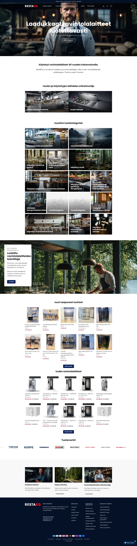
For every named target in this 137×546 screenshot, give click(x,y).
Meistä (83, 6)
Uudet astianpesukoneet (106, 522)
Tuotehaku (73, 518)
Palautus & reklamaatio (68, 539)
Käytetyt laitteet (47, 6)
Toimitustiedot (60, 493)
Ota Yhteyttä (90, 6)
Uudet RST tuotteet (104, 512)
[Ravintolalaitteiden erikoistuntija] (98, 475)
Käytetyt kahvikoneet (91, 526)
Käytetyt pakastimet (90, 521)
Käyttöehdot (58, 539)
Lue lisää (11, 282)
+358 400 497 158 (48, 518)
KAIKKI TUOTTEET (68, 40)
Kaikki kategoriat (72, 6)
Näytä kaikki (68, 366)
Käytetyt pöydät (89, 511)
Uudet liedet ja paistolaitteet (103, 518)
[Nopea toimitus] (68, 474)
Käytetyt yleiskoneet (90, 513)
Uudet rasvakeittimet (105, 527)
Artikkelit (73, 520)
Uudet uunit (103, 515)
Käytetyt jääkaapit (90, 529)
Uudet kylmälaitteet (104, 507)
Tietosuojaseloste (78, 539)
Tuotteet (73, 510)
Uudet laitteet (59, 6)
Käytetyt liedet (89, 523)
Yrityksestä (73, 507)
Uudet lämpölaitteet (105, 510)
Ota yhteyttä (89, 494)
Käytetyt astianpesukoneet (90, 517)
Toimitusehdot (51, 539)
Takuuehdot (86, 539)
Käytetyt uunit (89, 508)
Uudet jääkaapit (104, 525)
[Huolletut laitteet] (39, 474)
